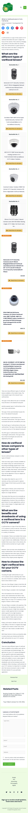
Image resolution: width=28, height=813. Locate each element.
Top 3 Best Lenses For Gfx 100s (14, 702)
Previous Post (14, 677)
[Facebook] (17, 792)
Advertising (14, 781)
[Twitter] (6, 792)
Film (14, 779)
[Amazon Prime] (22, 278)
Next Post (13, 681)
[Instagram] (14, 792)
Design (14, 777)
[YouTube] (21, 792)
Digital (14, 785)
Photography (14, 783)
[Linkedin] (10, 792)
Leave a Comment (7, 23)
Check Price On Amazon (14, 94)
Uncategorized (16, 23)
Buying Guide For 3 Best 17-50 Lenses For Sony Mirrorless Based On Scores (13, 695)
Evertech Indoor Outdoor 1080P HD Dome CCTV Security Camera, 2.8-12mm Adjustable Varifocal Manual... (14, 189)
